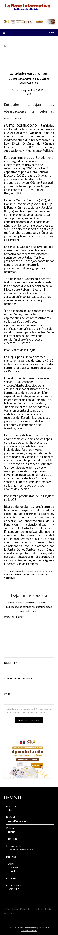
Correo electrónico (19, 678)
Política (10, 828)
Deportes (11, 856)
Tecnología (11, 838)
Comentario (14, 617)
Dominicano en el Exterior (21, 849)
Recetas (12, 867)
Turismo (10, 863)
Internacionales (14, 845)
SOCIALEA (13, 889)
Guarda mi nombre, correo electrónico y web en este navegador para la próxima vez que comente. (30, 711)
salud (12, 871)
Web (7, 693)
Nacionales (11, 817)
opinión (11, 831)
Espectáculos (13, 885)
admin (29, 94)
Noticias (10, 806)
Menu (52, 32)
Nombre (10, 662)
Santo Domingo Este (18, 820)
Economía (11, 878)
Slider (11, 810)
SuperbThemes (29, 930)
